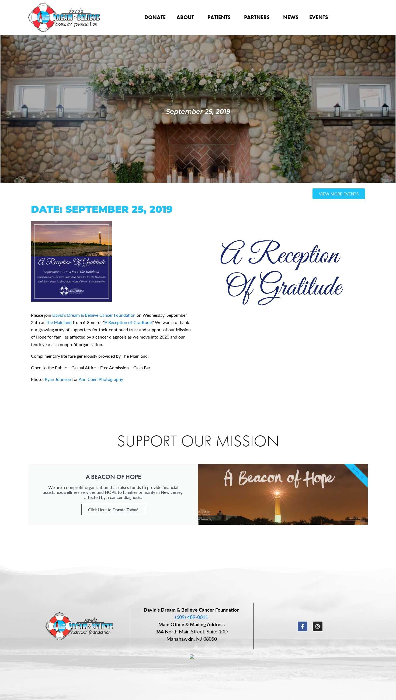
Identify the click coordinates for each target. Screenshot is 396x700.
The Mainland (59, 322)
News (290, 17)
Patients (219, 17)
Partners (257, 17)
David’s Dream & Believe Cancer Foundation (94, 315)
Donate (155, 17)
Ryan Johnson (58, 379)
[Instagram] (317, 626)
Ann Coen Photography (101, 379)
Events (318, 17)
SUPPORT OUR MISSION (198, 440)
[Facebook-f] (302, 626)
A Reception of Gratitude (128, 322)
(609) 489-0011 (191, 616)
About (185, 17)
